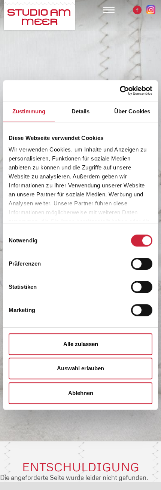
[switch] (141, 264)
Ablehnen (80, 393)
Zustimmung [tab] (29, 111)
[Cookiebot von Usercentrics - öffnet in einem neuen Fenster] (119, 90)
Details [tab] (81, 111)
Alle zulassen (80, 344)
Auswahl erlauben (80, 368)
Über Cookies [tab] (132, 111)
